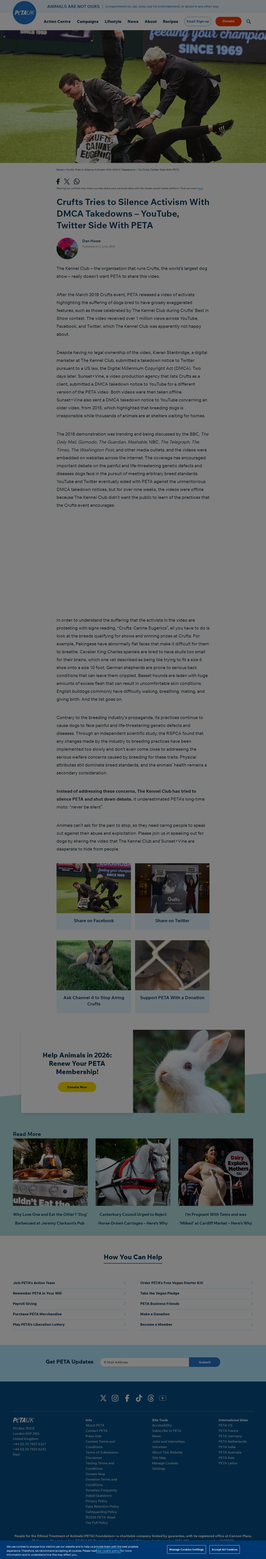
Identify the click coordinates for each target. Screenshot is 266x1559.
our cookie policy (108, 1550)
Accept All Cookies (224, 1549)
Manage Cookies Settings (186, 1549)
